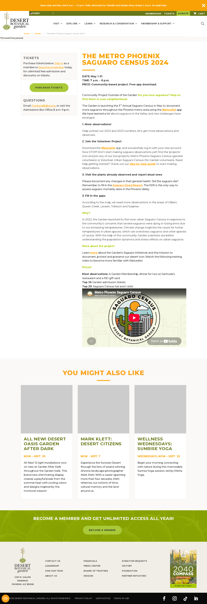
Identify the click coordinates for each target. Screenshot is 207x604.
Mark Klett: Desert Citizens (101, 441)
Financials (90, 561)
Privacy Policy (83, 598)
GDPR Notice (103, 598)
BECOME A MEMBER (102, 530)
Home (26, 33)
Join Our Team (54, 570)
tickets (169, 13)
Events (38, 33)
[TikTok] (185, 599)
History (127, 565)
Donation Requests (134, 561)
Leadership (52, 565)
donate (183, 13)
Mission (88, 575)
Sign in (59, 63)
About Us (51, 575)
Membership (153, 13)
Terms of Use (121, 598)
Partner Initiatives (134, 575)
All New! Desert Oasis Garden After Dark (45, 443)
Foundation (129, 570)
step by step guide (143, 164)
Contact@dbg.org (43, 105)
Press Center (92, 565)
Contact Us (52, 561)
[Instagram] (174, 599)
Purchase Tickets (49, 87)
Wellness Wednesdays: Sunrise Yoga (154, 443)
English (36, 13)
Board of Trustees (96, 570)
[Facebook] (164, 599)
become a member (51, 67)
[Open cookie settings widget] (5, 598)
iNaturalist (169, 109)
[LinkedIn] (196, 599)
